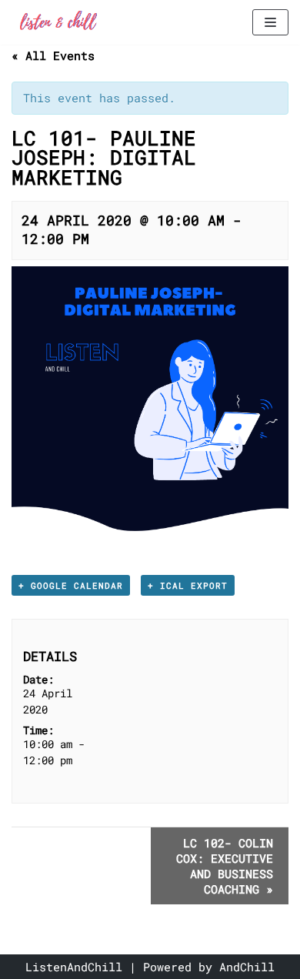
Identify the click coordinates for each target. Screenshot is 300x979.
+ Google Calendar (70, 585)
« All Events (53, 55)
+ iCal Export (188, 585)
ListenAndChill (73, 966)
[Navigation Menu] (270, 22)
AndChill (247, 966)
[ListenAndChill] (58, 22)
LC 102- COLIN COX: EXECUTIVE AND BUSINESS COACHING (224, 866)
